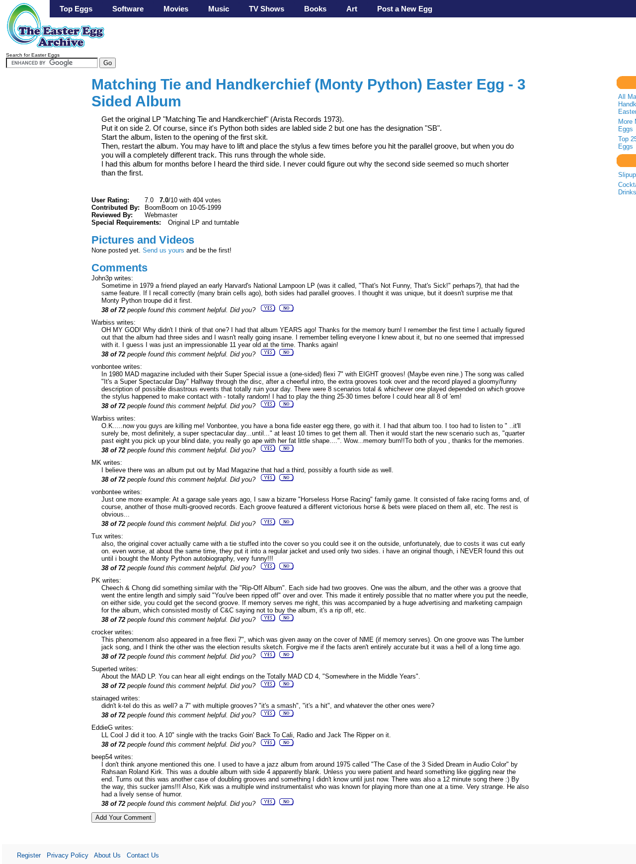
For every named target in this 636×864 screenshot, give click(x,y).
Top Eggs (76, 8)
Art (351, 8)
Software (128, 8)
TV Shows (266, 8)
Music (218, 8)
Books (315, 8)
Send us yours (163, 250)
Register (29, 855)
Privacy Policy (67, 855)
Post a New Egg (404, 8)
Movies (175, 8)
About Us (107, 855)
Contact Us (143, 855)
